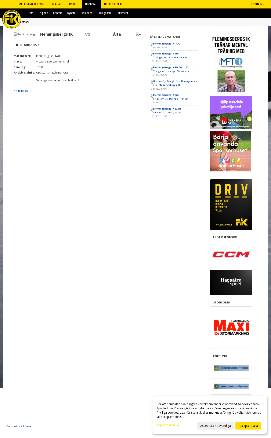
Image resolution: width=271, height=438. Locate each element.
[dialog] (209, 415)
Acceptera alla (248, 426)
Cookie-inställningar (19, 426)
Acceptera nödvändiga (215, 426)
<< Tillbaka (21, 91)
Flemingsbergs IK (33, 4)
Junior (72, 4)
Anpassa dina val (168, 425)
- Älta (166, 43)
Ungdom (90, 4)
